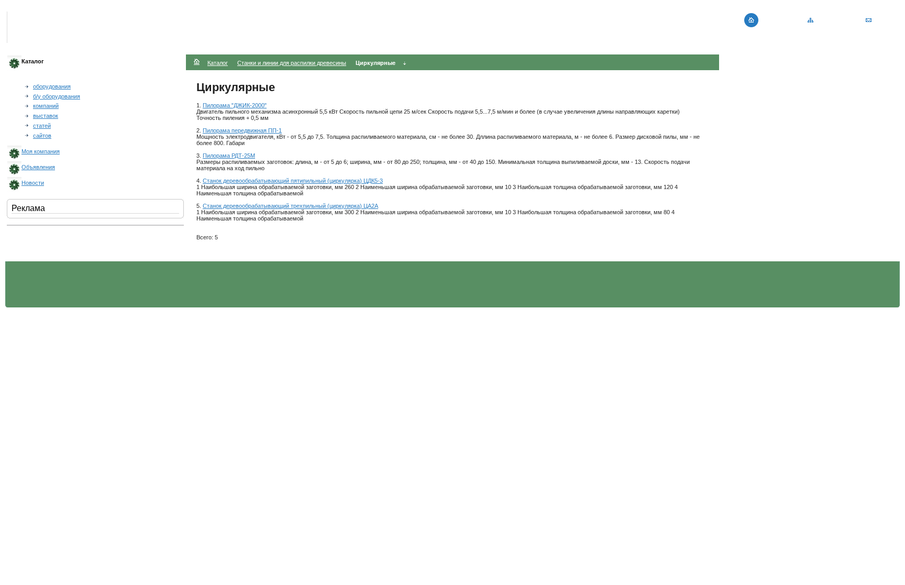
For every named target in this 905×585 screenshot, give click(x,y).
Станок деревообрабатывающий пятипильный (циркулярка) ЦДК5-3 (293, 181)
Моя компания (40, 151)
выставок (45, 116)
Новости (32, 183)
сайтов (42, 136)
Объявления (38, 167)
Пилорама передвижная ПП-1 (242, 130)
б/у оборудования (56, 96)
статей (42, 126)
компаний (46, 106)
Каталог (217, 63)
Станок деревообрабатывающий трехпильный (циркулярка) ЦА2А (290, 206)
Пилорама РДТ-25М (229, 155)
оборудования (52, 86)
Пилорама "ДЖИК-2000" (235, 105)
